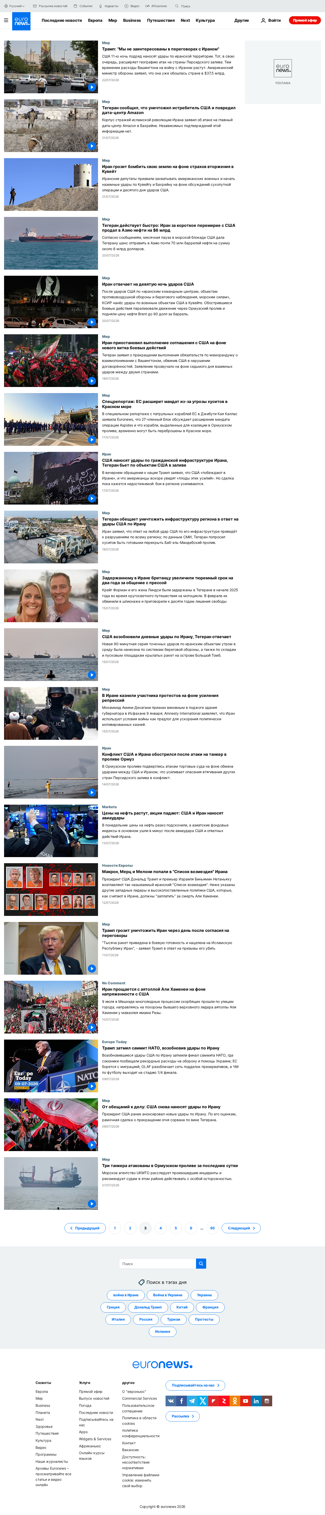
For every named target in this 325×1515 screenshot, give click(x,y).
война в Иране (125, 1295)
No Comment (113, 983)
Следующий (239, 1228)
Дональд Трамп (148, 1307)
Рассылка (180, 1416)
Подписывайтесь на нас (193, 1385)
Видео (41, 1447)
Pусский (15, 6)
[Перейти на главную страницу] (21, 21)
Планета (43, 1412)
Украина (204, 1295)
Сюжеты (43, 1382)
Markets (109, 807)
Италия (118, 1319)
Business (132, 20)
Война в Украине (167, 1295)
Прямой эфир (305, 20)
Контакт (129, 1442)
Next (185, 20)
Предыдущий (87, 1228)
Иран (106, 454)
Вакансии (130, 1450)
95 (212, 1228)
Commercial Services (139, 1398)
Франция (210, 1307)
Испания (162, 1331)
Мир (112, 20)
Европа (95, 20)
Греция (113, 1307)
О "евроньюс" (134, 1391)
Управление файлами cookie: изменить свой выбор (140, 1480)
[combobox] (202, 6)
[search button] (177, 6)
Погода (85, 1405)
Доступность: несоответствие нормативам (136, 1462)
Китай (182, 1307)
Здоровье (44, 1426)
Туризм (173, 1319)
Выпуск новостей (94, 1398)
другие (128, 1382)
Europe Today (114, 1042)
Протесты (204, 1319)
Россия (145, 1319)
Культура (205, 20)
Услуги (84, 1382)
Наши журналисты (52, 1461)
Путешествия (160, 20)
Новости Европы (117, 865)
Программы (46, 1454)
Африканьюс (90, 1446)
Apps (83, 1432)
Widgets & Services (95, 1439)
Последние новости (62, 20)
